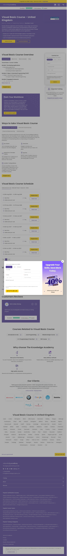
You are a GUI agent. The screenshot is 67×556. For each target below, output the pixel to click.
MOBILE (7, 274)
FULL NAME (7, 269)
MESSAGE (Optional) (9, 280)
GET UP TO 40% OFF (11, 291)
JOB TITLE (25, 274)
